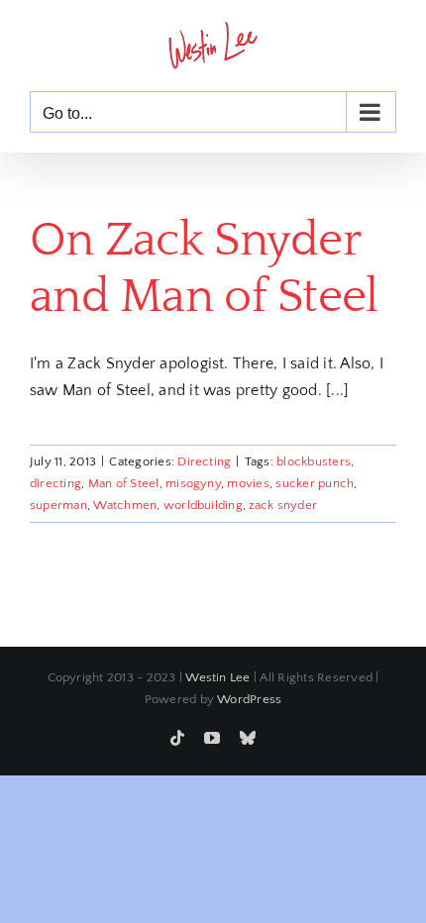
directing (55, 483)
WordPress (249, 699)
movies (247, 483)
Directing (204, 461)
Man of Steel (124, 483)
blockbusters (313, 461)
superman (58, 505)
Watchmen (125, 505)
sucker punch (314, 483)
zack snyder (283, 505)
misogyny (193, 483)
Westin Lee (217, 677)
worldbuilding (203, 505)
